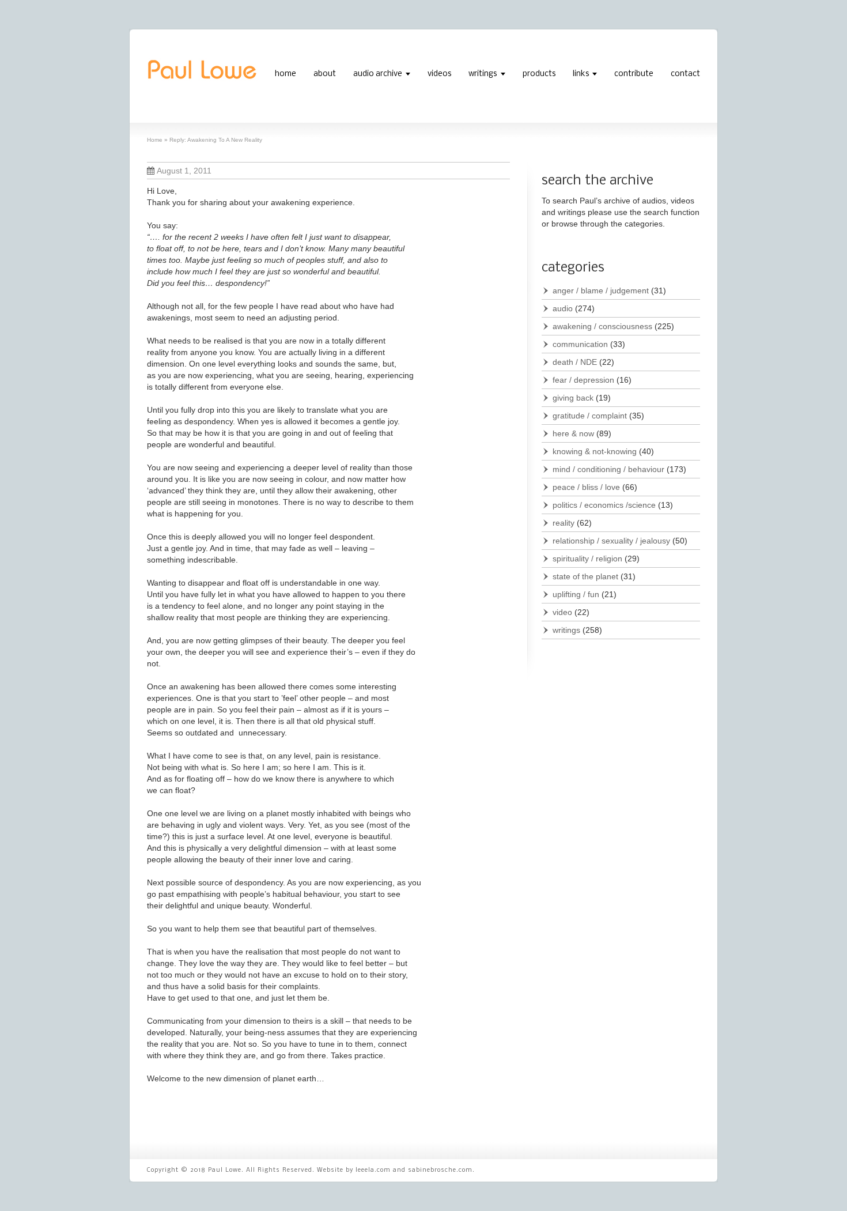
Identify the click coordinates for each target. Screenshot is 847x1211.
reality (563, 522)
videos (439, 74)
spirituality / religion (587, 558)
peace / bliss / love (586, 487)
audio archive (377, 74)
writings (482, 74)
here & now (573, 433)
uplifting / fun (576, 594)
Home (154, 140)
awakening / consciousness (602, 326)
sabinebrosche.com (440, 1170)
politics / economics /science (604, 505)
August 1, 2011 (184, 170)
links (581, 74)
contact (685, 74)
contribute (633, 74)
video (562, 612)
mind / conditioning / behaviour (608, 469)
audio (563, 308)
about (324, 74)
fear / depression (583, 379)
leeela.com (373, 1170)
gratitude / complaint (590, 415)
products (539, 74)
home (285, 74)
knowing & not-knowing (595, 451)
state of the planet (585, 576)
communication (580, 344)
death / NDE (575, 362)
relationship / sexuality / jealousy (611, 540)
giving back (573, 397)
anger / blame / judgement (601, 290)
